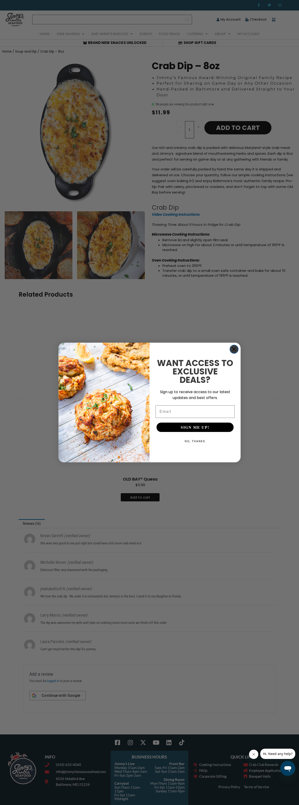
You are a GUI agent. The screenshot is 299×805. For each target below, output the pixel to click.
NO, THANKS (195, 441)
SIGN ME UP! (195, 427)
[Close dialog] (234, 349)
